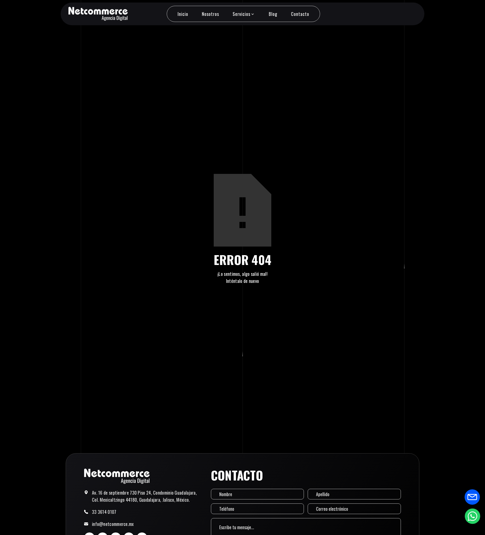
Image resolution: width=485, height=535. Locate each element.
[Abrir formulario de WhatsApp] (472, 516)
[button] (244, 13)
